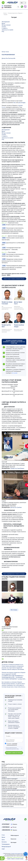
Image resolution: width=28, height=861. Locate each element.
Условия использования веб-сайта (18, 853)
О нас (3, 835)
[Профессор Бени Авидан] (20, 317)
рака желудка (21, 102)
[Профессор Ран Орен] (7, 317)
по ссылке (14, 373)
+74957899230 (7, 7)
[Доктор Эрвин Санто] (20, 294)
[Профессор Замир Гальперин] (7, 294)
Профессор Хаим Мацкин (17, 468)
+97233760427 (7, 6)
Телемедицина (6, 844)
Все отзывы (14, 609)
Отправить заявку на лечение (14, 752)
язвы (14, 102)
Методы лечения (6, 25)
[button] (14, 765)
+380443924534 (6, 830)
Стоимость (4, 28)
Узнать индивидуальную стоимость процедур (14, 573)
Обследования (6, 21)
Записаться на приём (7, 29)
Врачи (3, 23)
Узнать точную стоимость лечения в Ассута (14, 278)
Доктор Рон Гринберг (16, 507)
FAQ (3, 31)
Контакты (4, 842)
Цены (3, 839)
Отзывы (4, 26)
